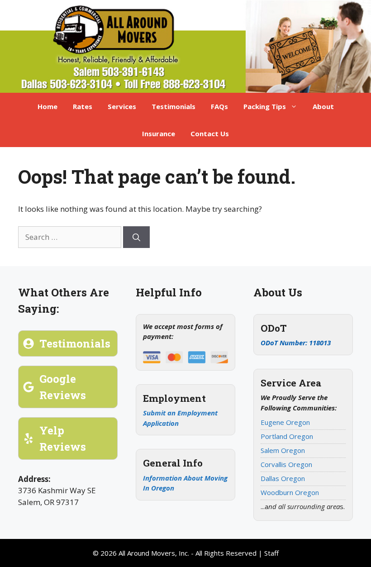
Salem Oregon (283, 450)
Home (47, 106)
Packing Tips (264, 106)
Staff (271, 552)
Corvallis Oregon (286, 464)
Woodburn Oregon (290, 492)
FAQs (219, 106)
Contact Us (209, 133)
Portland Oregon (287, 436)
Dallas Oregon (283, 478)
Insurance (158, 133)
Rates (82, 106)
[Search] (136, 237)
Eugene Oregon (285, 422)
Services (122, 106)
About (323, 106)
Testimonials (173, 106)
